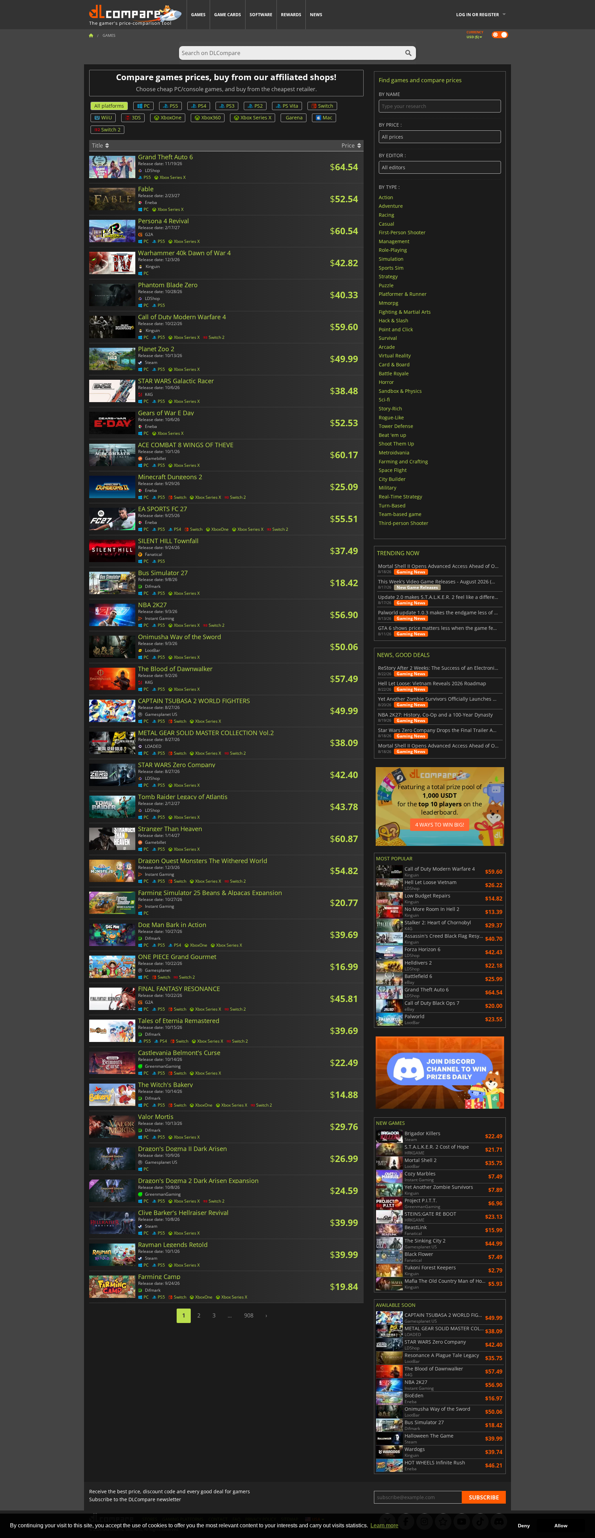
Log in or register (477, 15)
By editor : (392, 156)
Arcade (387, 346)
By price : (390, 125)
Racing (386, 215)
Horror (386, 382)
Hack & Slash (393, 320)
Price (349, 145)
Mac (327, 117)
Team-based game (400, 514)
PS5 (174, 106)
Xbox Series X (256, 117)
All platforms (109, 106)
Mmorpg (388, 303)
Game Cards (227, 15)
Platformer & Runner (403, 294)
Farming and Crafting (403, 461)
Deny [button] (524, 1525)
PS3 (230, 106)
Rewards (291, 15)
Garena (294, 117)
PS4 (202, 106)
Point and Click (396, 329)
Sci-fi (384, 399)
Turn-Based (392, 505)
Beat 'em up (392, 434)
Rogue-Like (391, 417)
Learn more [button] (384, 1525)
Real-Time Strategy (400, 496)
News (316, 15)
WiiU (106, 117)
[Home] (91, 35)
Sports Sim (391, 267)
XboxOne (171, 117)
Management (394, 241)
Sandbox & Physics (400, 390)
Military (387, 487)
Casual (386, 223)
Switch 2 (111, 129)
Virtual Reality (395, 355)
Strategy (388, 276)
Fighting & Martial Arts (405, 311)
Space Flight (393, 470)
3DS (136, 117)
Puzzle (386, 285)
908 (248, 1315)
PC (147, 106)
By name (389, 94)
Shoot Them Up (396, 443)
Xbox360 (211, 117)
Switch (325, 106)
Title (98, 145)
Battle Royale (394, 373)
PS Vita (290, 106)
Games (198, 15)
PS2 (258, 106)
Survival (388, 338)
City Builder (392, 478)
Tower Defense (396, 426)
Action (386, 197)
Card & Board (394, 364)
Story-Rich (390, 408)
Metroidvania (394, 452)
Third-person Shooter (403, 522)
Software (261, 15)
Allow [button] (560, 1525)
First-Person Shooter (402, 232)
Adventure (391, 206)
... (230, 1315)
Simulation (391, 259)
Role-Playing (393, 250)
